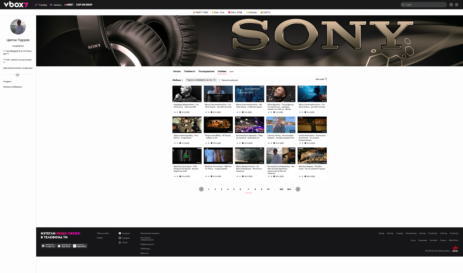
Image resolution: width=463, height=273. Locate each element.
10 (268, 189)
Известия (144, 253)
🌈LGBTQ (265, 12)
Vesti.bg (390, 233)
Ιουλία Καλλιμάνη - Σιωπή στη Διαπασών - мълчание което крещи (312, 137)
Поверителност (147, 244)
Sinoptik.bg (432, 233)
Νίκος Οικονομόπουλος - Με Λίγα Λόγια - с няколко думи (249, 105)
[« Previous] (201, 189)
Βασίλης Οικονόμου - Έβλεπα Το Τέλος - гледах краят (218, 167)
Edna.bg (422, 233)
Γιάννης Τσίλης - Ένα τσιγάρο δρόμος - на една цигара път (281, 136)
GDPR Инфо (145, 249)
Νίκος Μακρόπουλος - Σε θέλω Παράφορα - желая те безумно (249, 168)
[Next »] (298, 189)
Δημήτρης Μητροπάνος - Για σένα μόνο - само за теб (186, 105)
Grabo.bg (443, 233)
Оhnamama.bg (411, 233)
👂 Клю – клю (217, 12)
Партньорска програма (149, 233)
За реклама (422, 240)
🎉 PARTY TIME (200, 12)
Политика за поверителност (147, 239)
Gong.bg (399, 233)
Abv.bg (381, 233)
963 (281, 189)
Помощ (443, 240)
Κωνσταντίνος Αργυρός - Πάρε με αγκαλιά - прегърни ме (249, 136)
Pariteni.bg (454, 233)
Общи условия (103, 233)
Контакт (433, 240)
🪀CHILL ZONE (235, 12)
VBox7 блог (453, 240)
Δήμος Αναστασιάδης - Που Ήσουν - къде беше (186, 136)
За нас (413, 240)
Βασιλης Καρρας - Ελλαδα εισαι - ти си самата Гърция (312, 167)
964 (289, 189)
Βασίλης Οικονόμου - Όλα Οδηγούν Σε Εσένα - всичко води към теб (186, 168)
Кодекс (100, 238)
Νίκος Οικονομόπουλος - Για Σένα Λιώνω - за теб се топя (218, 105)
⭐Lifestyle (251, 12)
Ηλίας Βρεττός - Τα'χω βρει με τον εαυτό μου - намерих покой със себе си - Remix (281, 106)
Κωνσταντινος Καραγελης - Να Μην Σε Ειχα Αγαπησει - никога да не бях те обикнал (281, 169)
